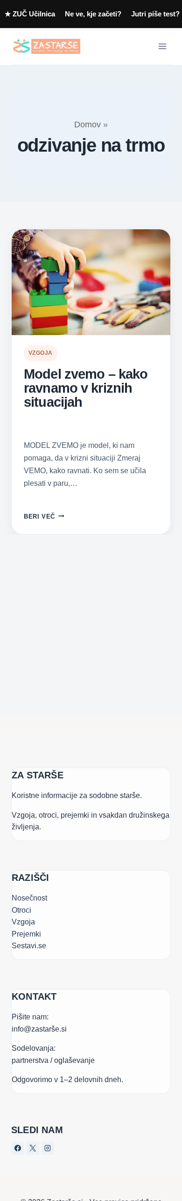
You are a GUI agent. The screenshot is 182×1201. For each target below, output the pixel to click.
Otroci (21, 910)
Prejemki (26, 934)
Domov (87, 124)
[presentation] (91, 282)
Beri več (44, 516)
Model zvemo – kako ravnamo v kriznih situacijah (85, 388)
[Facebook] (17, 1148)
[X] (32, 1148)
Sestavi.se (29, 946)
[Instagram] (47, 1148)
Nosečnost (29, 898)
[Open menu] (162, 46)
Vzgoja (40, 353)
